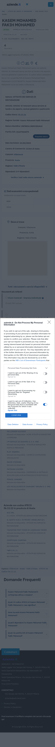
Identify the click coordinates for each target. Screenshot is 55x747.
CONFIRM (16, 415)
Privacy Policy (42, 424)
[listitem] (27, 368)
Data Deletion (13, 424)
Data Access (27, 424)
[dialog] (27, 373)
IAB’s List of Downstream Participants (30, 360)
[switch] (45, 373)
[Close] (50, 322)
